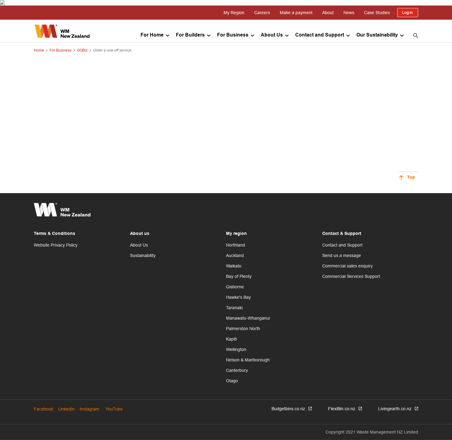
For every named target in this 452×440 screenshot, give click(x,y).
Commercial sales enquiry (347, 265)
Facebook (43, 409)
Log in (407, 12)
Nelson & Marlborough (248, 359)
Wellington (236, 349)
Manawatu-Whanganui (248, 318)
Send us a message (341, 255)
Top (411, 178)
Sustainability (143, 255)
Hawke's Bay (238, 297)
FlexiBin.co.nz (341, 408)
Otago (232, 380)
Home (39, 50)
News (348, 12)
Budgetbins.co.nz (288, 408)
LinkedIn (66, 409)
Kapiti (231, 339)
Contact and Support (319, 35)
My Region (234, 12)
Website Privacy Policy (55, 245)
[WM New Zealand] (62, 31)
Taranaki (234, 307)
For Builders (190, 35)
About (328, 12)
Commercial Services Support (351, 276)
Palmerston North (243, 328)
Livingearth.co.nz (394, 408)
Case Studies (377, 12)
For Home (152, 35)
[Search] (415, 35)
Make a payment (296, 12)
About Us (272, 35)
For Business (232, 35)
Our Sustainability (377, 35)
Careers (262, 12)
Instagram (89, 409)
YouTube (114, 409)
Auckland (235, 255)
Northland (235, 245)
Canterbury (237, 370)
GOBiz (82, 50)
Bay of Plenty (239, 276)
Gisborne (235, 286)
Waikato (233, 265)
